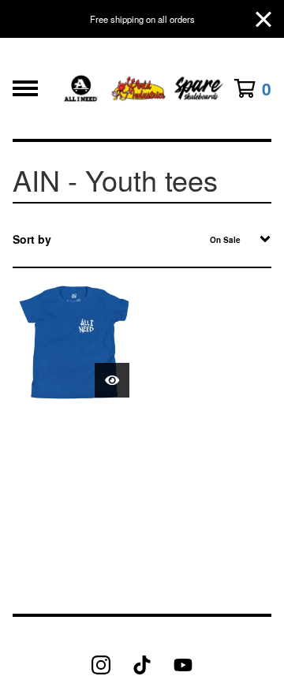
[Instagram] (101, 665)
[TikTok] (142, 665)
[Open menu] (25, 88)
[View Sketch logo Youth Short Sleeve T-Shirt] (74, 342)
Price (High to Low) (150, 425)
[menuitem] (142, 239)
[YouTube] (183, 665)
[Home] (142, 88)
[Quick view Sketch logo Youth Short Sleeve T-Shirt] (112, 380)
